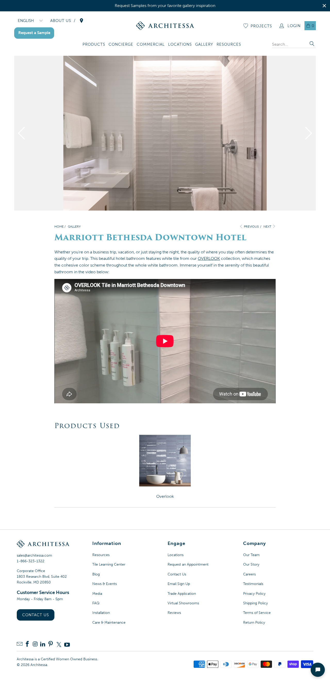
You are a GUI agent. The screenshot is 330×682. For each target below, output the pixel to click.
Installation (101, 613)
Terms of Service (257, 613)
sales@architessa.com (34, 555)
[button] (93, 44)
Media (97, 593)
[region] (165, 5)
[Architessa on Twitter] (58, 644)
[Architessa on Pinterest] (50, 644)
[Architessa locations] (81, 20)
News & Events (104, 584)
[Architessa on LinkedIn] (43, 644)
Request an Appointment (188, 564)
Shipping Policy (255, 603)
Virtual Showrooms (183, 603)
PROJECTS (261, 26)
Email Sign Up (179, 584)
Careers (249, 574)
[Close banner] (324, 6)
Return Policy (254, 622)
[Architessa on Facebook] (27, 644)
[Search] (312, 44)
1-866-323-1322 (30, 561)
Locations (176, 555)
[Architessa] (165, 25)
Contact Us (35, 615)
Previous (251, 226)
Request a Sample (34, 32)
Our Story (251, 564)
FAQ (96, 603)
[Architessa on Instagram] (35, 644)
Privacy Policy (254, 593)
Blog (96, 574)
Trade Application (182, 593)
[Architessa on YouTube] (67, 644)
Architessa (38, 665)
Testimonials (253, 584)
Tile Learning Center (108, 564)
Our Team (251, 555)
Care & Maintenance (109, 622)
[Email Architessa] (19, 644)
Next (267, 226)
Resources (101, 555)
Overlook (165, 496)
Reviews (174, 613)
